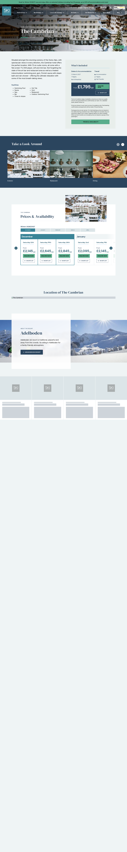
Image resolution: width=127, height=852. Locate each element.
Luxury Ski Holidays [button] (56, 12)
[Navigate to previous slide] (118, 144)
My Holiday (37, 8)
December (28, 230)
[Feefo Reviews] (119, 8)
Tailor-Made (106, 12)
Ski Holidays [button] (37, 12)
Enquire (28, 8)
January (43, 230)
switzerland (30, 27)
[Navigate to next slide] (122, 144)
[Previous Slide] (16, 243)
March (73, 230)
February (57, 230)
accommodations (52, 27)
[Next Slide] (111, 243)
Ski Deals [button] (74, 12)
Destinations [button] (21, 12)
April (87, 230)
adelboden (40, 27)
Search (47, 7)
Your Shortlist (19, 7)
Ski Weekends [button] (89, 12)
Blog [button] (118, 12)
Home (22, 27)
